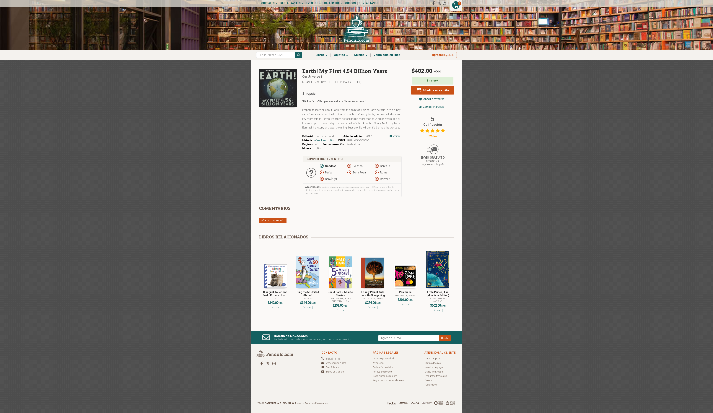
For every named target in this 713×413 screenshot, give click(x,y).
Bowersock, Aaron (405, 295)
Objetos (340, 55)
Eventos (312, 3)
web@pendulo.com (336, 363)
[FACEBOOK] (433, 3)
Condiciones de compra (385, 376)
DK (275, 298)
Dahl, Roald (336, 298)
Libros (320, 55)
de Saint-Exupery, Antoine (438, 300)
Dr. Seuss (308, 298)
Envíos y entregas (433, 371)
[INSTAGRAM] (444, 3)
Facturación (430, 384)
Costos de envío (432, 363)
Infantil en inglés (324, 140)
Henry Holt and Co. (327, 136)
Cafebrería (332, 3)
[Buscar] (298, 55)
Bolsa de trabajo (335, 371)
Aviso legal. (379, 363)
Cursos (350, 3)
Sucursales (266, 3)
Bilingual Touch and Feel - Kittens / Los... (275, 294)
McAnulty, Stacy (314, 82)
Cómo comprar (432, 358)
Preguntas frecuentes (435, 376)
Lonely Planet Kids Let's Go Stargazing (373, 294)
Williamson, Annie (372, 298)
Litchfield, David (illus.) (344, 82)
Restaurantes (290, 3)
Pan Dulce (405, 292)
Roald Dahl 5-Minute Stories (340, 294)
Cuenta (428, 380)
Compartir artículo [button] (433, 106)
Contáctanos (368, 3)
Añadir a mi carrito (435, 90)
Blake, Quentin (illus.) (341, 300)
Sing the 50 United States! (308, 294)
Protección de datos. (383, 367)
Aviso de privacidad (383, 358)
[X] (439, 3)
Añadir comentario (272, 220)
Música (359, 55)
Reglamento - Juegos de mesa (388, 380)
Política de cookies (382, 371)
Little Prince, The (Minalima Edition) (438, 294)
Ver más (396, 136)
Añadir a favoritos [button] (433, 98)
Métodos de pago (433, 367)
